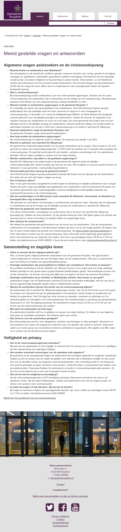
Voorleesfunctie (60, 525)
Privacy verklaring (60, 516)
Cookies (61, 519)
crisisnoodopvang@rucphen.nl (102, 240)
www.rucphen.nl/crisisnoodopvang (93, 231)
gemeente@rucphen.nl (61, 478)
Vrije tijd (107, 16)
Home (27, 35)
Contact (60, 484)
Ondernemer (62, 16)
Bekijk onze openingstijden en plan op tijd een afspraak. (60, 496)
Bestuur (85, 16)
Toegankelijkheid (60, 522)
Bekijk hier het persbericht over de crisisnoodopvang (30, 398)
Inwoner (39, 16)
